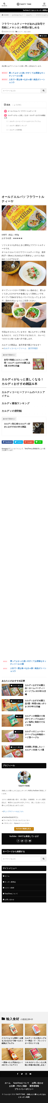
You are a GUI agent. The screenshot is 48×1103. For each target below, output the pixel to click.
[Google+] (29, 442)
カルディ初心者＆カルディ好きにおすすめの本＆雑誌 (17, 425)
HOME (6, 15)
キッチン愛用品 (10, 882)
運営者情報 (34, 1086)
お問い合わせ (9, 899)
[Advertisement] (24, 163)
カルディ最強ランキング (16, 125)
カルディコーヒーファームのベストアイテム (23, 121)
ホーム (7, 876)
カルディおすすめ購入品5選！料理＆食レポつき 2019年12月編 (35, 704)
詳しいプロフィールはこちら (13, 811)
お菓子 (20, 716)
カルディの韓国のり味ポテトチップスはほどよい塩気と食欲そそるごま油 (35, 720)
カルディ (29, 15)
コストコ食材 (9, 888)
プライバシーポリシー (24, 1089)
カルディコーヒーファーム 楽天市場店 (21, 348)
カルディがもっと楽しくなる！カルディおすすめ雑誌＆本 (24, 117)
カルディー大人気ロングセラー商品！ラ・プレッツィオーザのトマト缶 (35, 1040)
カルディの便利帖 (14, 130)
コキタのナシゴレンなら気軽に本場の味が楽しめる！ (35, 1064)
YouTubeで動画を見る (23, 829)
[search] (43, 90)
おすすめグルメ (17, 15)
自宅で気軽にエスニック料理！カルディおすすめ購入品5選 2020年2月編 (17, 363)
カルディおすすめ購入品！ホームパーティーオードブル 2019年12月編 (35, 689)
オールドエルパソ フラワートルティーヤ (20, 111)
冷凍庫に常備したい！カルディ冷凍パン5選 (35, 748)
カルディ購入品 (17, 685)
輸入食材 (27, 32)
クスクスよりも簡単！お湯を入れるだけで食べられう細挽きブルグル (12, 1040)
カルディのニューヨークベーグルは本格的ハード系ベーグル (35, 735)
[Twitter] (18, 442)
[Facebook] (7, 442)
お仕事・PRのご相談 (18, 1086)
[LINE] (38, 442)
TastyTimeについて (11, 894)
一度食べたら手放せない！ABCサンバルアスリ (12, 1064)
